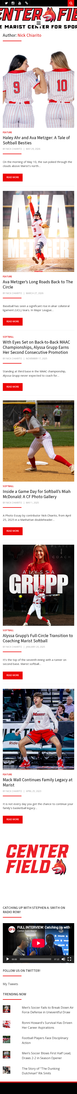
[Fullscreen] (69, 959)
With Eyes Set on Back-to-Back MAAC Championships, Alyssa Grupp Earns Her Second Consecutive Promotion (36, 347)
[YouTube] (19, 3)
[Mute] (63, 959)
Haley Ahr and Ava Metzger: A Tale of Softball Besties (36, 140)
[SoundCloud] (26, 3)
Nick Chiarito (14, 148)
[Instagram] (13, 3)
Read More (13, 177)
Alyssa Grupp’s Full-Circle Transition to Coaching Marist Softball (38, 638)
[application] (38, 943)
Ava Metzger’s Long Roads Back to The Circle (38, 284)
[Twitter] (6, 3)
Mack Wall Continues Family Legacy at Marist (38, 782)
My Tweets (10, 984)
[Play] (8, 959)
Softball (8, 336)
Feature (7, 132)
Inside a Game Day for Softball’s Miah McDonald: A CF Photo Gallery (37, 494)
